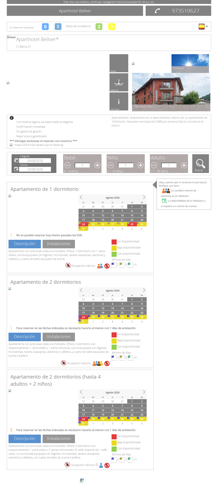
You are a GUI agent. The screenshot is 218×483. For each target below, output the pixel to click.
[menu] (202, 26)
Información (115, 108)
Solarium (178, 68)
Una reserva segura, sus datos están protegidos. (45, 122)
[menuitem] (202, 26)
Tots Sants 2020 (143, 106)
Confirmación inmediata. (31, 127)
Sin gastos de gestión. (29, 131)
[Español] (202, 26)
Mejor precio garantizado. (31, 136)
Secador (113, 70)
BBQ (112, 89)
